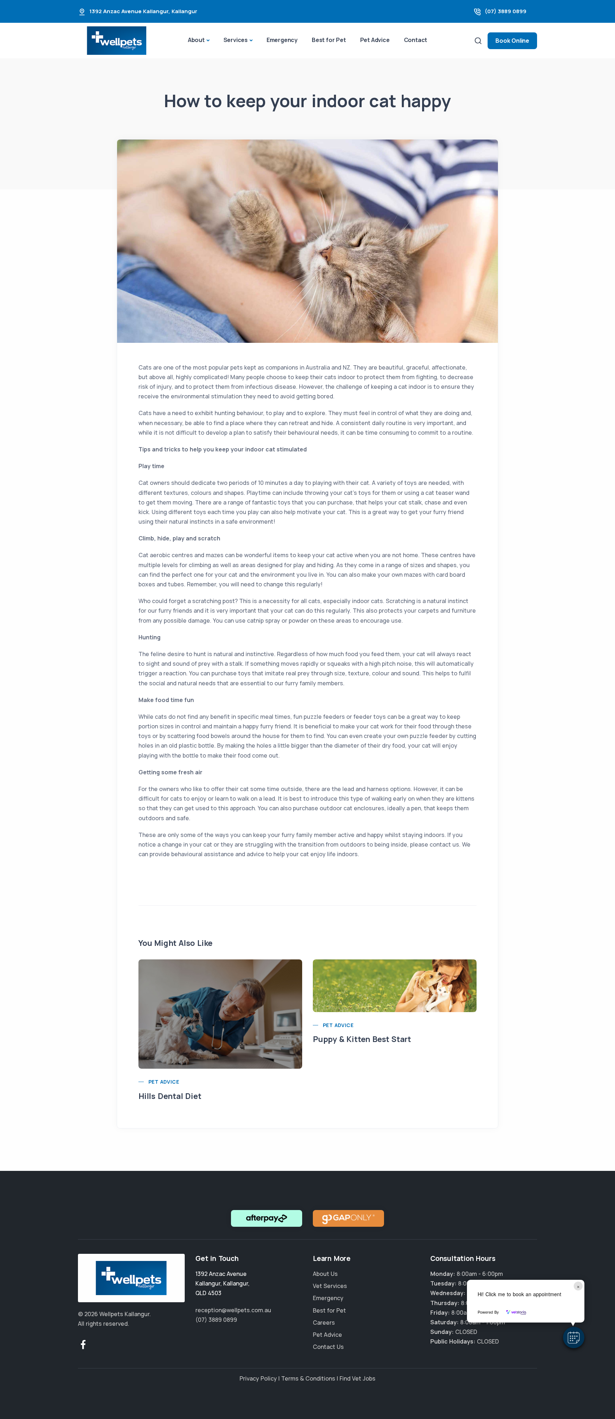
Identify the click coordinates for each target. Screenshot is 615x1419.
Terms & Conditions (308, 1378)
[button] (573, 1337)
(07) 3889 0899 (505, 11)
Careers (324, 1322)
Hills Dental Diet (169, 1096)
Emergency (282, 40)
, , (222, 1283)
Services (236, 40)
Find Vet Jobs (357, 1378)
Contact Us (328, 1347)
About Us (325, 1274)
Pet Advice (375, 40)
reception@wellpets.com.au (233, 1310)
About (196, 40)
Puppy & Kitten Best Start (362, 1039)
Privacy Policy (258, 1378)
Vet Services (330, 1286)
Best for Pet (329, 40)
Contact (415, 40)
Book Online (512, 40)
